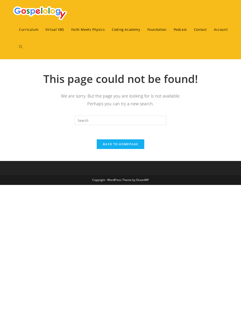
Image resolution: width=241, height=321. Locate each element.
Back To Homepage (120, 144)
